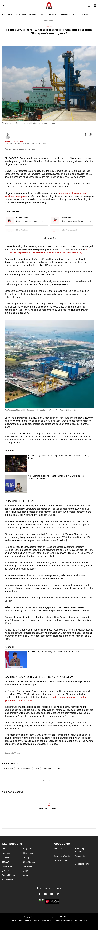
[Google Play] (40, 900)
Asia (43, 14)
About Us (58, 849)
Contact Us (80, 856)
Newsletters (7, 880)
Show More (49, 238)
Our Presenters (60, 861)
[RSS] (58, 894)
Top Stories (7, 14)
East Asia (52, 14)
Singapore (33, 14)
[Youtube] (45, 894)
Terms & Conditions (32, 920)
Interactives (28, 866)
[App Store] (43, 900)
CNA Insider (28, 853)
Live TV (5, 871)
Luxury (26, 857)
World (25, 875)
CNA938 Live (29, 862)
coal (37, 768)
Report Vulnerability (63, 920)
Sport (25, 871)
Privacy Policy (47, 920)
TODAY (85, 14)
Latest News (20, 14)
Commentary (64, 14)
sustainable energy (24, 768)
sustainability (8, 768)
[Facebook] (39, 894)
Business (6, 853)
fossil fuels (47, 768)
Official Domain (16, 920)
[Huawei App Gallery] (52, 901)
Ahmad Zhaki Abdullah (14, 141)
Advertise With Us (62, 856)
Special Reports (9, 875)
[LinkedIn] (51, 894)
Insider (76, 14)
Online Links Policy (80, 920)
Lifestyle (5, 857)
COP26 (58, 768)
